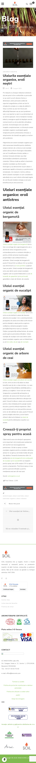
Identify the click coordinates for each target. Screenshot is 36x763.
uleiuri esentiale (18, 496)
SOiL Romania (13, 584)
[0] (31, 5)
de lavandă (15, 461)
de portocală (23, 276)
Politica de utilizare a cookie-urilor (18, 692)
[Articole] (18, 520)
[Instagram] (6, 578)
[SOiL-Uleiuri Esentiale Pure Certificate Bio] (15, 4)
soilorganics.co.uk (14, 476)
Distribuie (22, 589)
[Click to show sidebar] (2, 30)
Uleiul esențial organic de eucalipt (14, 313)
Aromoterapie (10, 72)
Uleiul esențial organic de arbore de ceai (16, 380)
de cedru (10, 342)
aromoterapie (7, 496)
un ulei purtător (20, 266)
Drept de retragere (18, 699)
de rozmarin (24, 342)
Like (7, 88)
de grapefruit (13, 276)
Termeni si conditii (18, 682)
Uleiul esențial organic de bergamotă (15, 244)
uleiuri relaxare (21, 498)
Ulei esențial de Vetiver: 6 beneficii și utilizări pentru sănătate (19, 511)
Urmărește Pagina (8, 589)
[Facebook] (1, 578)
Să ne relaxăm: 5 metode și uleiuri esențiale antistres (18, 529)
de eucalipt (6, 461)
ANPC (18, 695)
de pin (16, 342)
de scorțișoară (28, 458)
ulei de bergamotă (16, 458)
